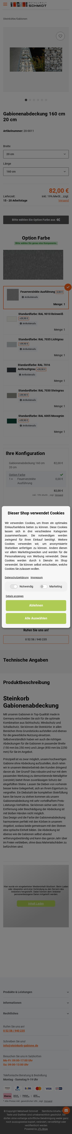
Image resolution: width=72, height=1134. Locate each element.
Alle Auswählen (36, 618)
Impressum (37, 577)
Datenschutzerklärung (17, 577)
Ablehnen (36, 605)
